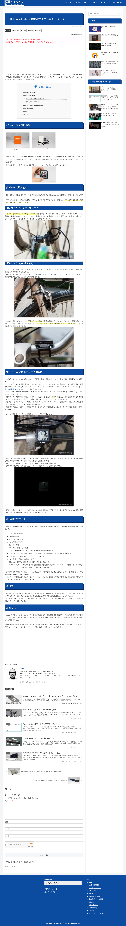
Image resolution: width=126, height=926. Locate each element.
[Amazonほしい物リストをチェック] (33, 682)
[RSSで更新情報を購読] (45, 682)
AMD (90, 882)
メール (7, 829)
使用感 (25, 111)
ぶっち (22, 669)
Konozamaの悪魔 (94, 896)
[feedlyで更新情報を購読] (42, 682)
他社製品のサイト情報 (16, 389)
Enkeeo (24, 30)
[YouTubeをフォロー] (30, 682)
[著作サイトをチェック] (20, 682)
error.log (91, 893)
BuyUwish (16, 30)
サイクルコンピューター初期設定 (33, 105)
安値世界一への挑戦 (96, 899)
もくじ (41, 87)
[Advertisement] (44, 59)
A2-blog (91, 902)
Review (8, 30)
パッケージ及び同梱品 (29, 92)
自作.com (92, 910)
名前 (6, 822)
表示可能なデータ (28, 108)
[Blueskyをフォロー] (27, 682)
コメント (9, 801)
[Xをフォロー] (23, 682)
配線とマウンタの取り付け (33, 102)
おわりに (25, 114)
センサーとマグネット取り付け (35, 98)
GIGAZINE (92, 891)
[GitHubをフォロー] (36, 682)
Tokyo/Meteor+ (93, 905)
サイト (7, 836)
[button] (119, 13)
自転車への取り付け (29, 95)
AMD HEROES (94, 885)
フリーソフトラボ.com (96, 913)
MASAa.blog (93, 908)
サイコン (38, 30)
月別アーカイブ (49, 892)
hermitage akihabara (95, 888)
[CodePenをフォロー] (39, 682)
